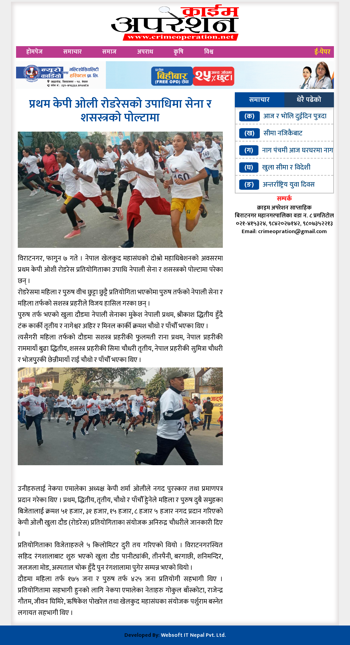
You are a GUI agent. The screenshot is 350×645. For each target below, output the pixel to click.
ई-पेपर (322, 52)
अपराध (145, 52)
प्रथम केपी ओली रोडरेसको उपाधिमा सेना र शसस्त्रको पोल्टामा (120, 111)
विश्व (208, 52)
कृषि (179, 52)
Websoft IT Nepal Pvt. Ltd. (193, 635)
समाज (109, 52)
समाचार (72, 52)
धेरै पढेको (309, 100)
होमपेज (34, 52)
